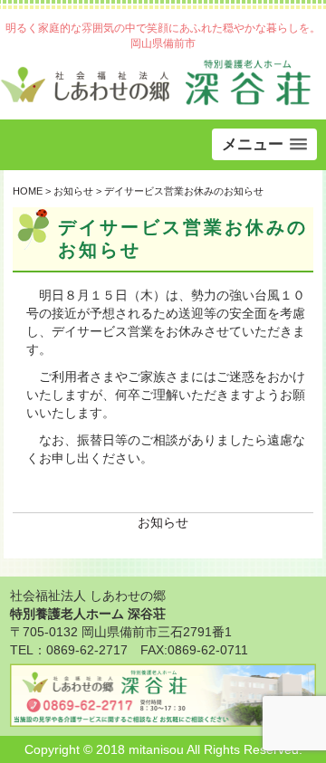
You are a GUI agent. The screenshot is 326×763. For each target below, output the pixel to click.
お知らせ (163, 522)
